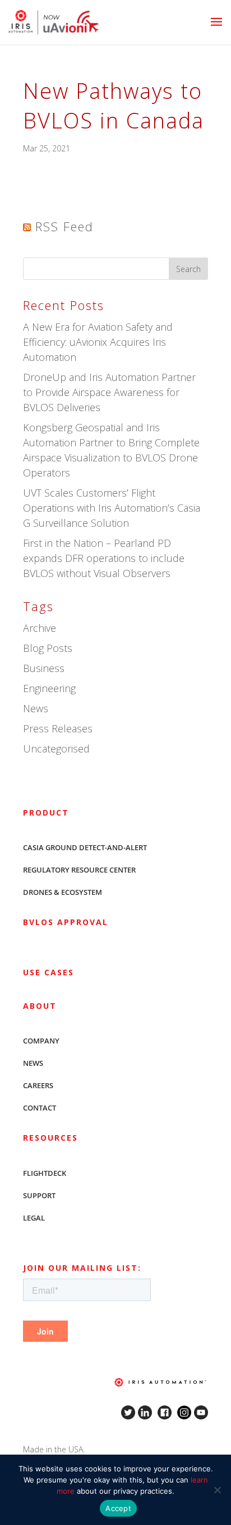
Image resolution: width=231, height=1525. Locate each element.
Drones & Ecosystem (62, 892)
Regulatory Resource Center (79, 870)
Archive (39, 628)
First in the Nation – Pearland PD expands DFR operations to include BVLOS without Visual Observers (103, 558)
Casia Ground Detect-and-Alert (85, 847)
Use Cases (48, 972)
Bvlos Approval (65, 922)
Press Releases (58, 728)
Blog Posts (47, 648)
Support (39, 1195)
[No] (217, 1489)
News (35, 708)
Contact (39, 1108)
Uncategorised (56, 748)
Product (46, 812)
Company (41, 1041)
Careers (38, 1085)
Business (43, 668)
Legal (34, 1218)
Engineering (49, 688)
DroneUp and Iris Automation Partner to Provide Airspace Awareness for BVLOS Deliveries (109, 392)
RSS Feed (64, 226)
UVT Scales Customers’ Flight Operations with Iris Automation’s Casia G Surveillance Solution (111, 508)
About (40, 1005)
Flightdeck (44, 1173)
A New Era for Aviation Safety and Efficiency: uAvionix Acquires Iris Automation (98, 342)
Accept (118, 1508)
